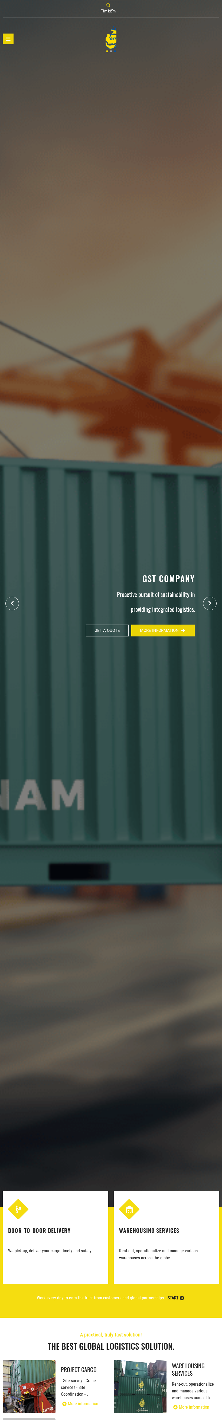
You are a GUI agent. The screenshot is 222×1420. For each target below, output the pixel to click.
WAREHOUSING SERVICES (38, 1230)
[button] (210, 603)
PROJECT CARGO (79, 1369)
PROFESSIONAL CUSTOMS (149, 1230)
